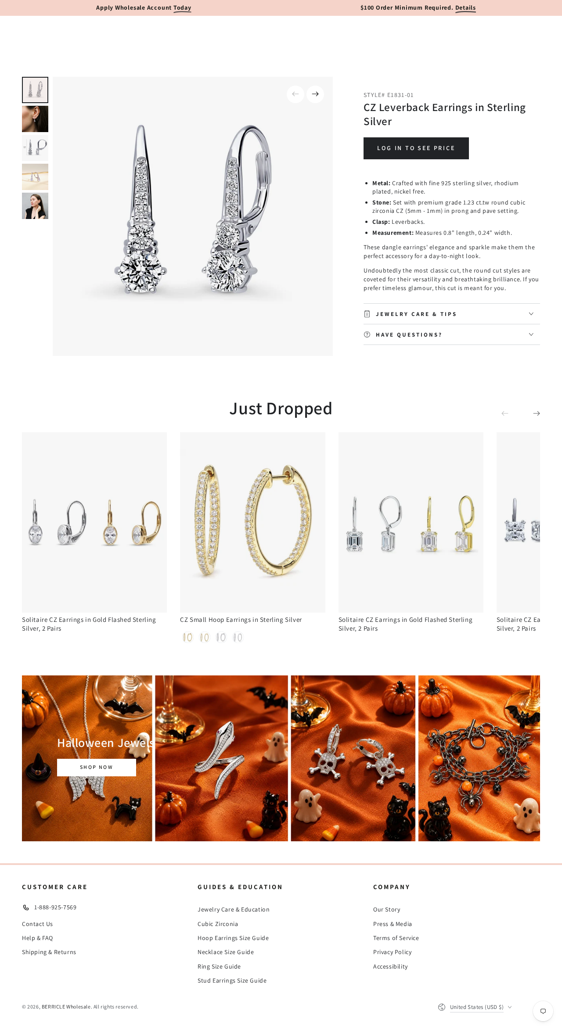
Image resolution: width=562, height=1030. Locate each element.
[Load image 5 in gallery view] (35, 206)
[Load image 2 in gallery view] (35, 119)
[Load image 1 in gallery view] (35, 90)
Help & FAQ (37, 938)
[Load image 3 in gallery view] (35, 148)
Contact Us (37, 924)
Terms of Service (396, 938)
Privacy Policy (392, 952)
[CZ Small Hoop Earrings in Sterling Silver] (252, 522)
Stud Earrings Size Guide (232, 980)
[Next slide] (315, 94)
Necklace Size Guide (226, 952)
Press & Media (392, 924)
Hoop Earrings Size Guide (233, 938)
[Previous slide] (295, 94)
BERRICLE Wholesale (66, 1006)
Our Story (386, 909)
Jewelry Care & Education (234, 909)
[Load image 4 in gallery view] (35, 177)
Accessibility (390, 966)
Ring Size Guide (219, 966)
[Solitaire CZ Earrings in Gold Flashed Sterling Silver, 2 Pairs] (94, 522)
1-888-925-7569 (55, 907)
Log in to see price (416, 148)
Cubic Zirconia (218, 924)
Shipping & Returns (49, 952)
